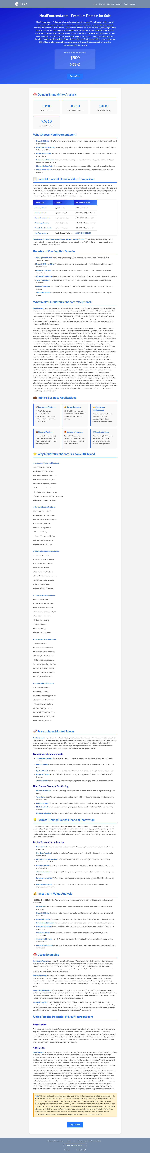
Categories (110, 4)
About (126, 4)
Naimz (23, 3)
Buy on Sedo (75, 76)
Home (95, 4)
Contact (132, 4)
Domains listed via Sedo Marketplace (89, 1141)
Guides (119, 4)
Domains (102, 4)
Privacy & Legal (81, 1150)
